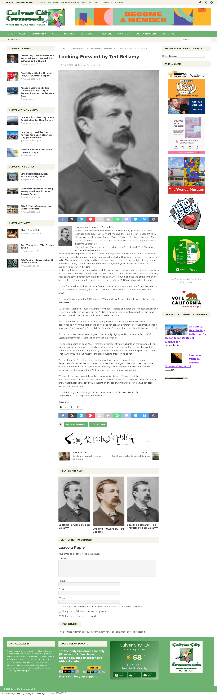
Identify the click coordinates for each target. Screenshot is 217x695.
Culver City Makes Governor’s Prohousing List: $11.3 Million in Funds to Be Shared (37, 58)
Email (61, 589)
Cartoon (124, 33)
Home (9, 33)
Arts (55, 33)
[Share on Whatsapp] (117, 219)
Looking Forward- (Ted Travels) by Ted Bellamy (142, 526)
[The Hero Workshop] (186, 231)
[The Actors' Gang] (108, 444)
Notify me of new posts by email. (79, 616)
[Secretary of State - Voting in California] (186, 306)
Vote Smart (88, 33)
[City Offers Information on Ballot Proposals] (12, 209)
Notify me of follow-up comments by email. (84, 611)
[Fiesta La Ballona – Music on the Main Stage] (12, 152)
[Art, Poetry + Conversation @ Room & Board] (12, 263)
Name (62, 581)
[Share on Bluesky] (144, 219)
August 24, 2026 (29, 123)
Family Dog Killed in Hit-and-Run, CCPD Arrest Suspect (36, 74)
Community (39, 33)
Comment (63, 558)
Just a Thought (146, 33)
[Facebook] (200, 2)
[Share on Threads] (153, 219)
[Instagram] (211, 2)
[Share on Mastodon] (126, 219)
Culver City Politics (22, 166)
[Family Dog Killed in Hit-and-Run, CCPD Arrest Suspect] (12, 76)
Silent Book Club (30, 230)
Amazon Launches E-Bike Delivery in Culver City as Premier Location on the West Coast (38, 92)
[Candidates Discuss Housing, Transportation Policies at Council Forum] (12, 191)
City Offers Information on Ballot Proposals (36, 207)
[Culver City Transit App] (186, 271)
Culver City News (20, 48)
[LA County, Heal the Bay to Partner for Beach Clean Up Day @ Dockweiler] (12, 135)
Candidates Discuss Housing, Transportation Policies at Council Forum (37, 191)
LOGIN (34, 689)
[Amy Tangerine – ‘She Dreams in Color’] (12, 248)
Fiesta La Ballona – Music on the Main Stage (36, 151)
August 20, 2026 (29, 197)
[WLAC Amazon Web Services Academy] (186, 112)
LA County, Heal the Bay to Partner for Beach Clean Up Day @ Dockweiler (36, 135)
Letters (107, 33)
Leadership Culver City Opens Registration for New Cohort (37, 118)
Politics (69, 33)
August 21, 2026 (29, 64)
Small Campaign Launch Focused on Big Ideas (34, 175)
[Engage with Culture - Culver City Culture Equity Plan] (186, 152)
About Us (168, 33)
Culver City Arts (19, 223)
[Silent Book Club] (12, 233)
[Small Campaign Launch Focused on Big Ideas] (12, 176)
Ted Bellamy (98, 424)
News (22, 33)
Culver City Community (23, 110)
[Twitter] (205, 2)
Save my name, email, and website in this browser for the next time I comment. (102, 606)
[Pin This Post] (90, 219)
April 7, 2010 (68, 65)
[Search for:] (196, 39)
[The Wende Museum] (186, 192)
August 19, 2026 (29, 99)
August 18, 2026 (29, 212)
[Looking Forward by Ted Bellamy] (74, 499)
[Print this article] (108, 219)
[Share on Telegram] (135, 219)
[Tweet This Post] (72, 219)
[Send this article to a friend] (99, 219)
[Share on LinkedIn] (81, 219)
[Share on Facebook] (62, 219)
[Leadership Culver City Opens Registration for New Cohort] (12, 120)
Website (62, 598)
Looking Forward (86, 65)
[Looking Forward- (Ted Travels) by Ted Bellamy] (143, 499)
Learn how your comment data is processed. (122, 631)
